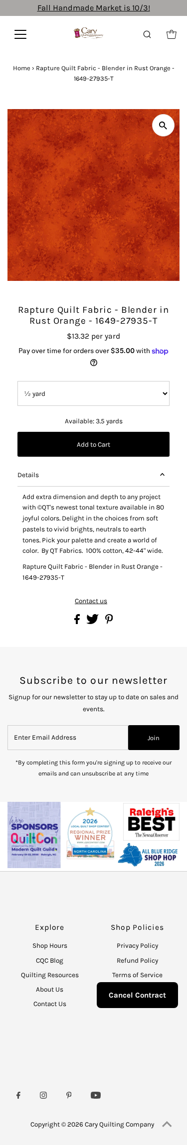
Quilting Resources (50, 975)
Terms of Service (137, 975)
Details (28, 475)
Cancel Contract (137, 995)
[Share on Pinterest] (109, 622)
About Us (49, 989)
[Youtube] (96, 1097)
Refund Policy (137, 960)
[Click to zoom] (163, 125)
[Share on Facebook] (77, 622)
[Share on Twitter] (93, 622)
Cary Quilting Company (119, 1124)
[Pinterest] (69, 1097)
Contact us (91, 601)
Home (21, 68)
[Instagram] (43, 1097)
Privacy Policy (137, 945)
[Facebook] (18, 1097)
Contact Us (49, 1004)
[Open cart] (172, 34)
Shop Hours (49, 945)
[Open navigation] (26, 34)
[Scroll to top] (167, 1125)
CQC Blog (49, 960)
